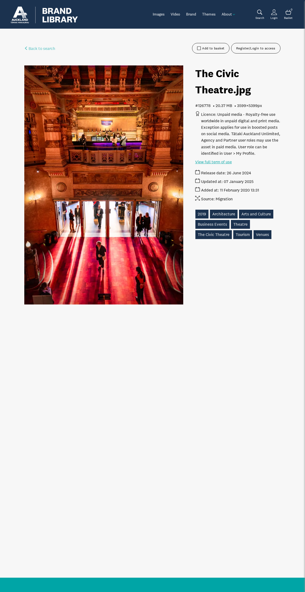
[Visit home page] (44, 14)
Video (175, 14)
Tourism (243, 234)
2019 (202, 214)
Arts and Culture (256, 214)
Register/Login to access (255, 48)
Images (159, 14)
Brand (191, 14)
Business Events (212, 224)
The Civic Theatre (213, 234)
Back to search (41, 48)
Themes (209, 14)
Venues (262, 234)
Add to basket (213, 48)
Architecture (223, 214)
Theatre (240, 224)
